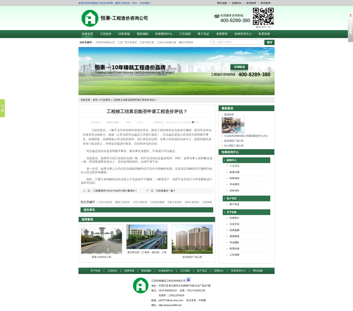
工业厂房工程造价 (127, 42)
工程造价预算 (157, 202)
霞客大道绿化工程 (101, 257)
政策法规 (234, 172)
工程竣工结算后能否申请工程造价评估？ (135, 99)
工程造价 (106, 33)
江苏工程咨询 (140, 202)
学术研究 (234, 184)
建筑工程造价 (186, 42)
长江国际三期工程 (234, 145)
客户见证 (203, 33)
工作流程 (185, 33)
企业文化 (234, 224)
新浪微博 (251, 3)
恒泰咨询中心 (230, 152)
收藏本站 (236, 3)
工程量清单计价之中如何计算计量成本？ (115, 190)
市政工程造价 (174, 202)
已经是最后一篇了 (165, 190)
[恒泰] (141, 291)
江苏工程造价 (105, 202)
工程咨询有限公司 (105, 42)
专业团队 (234, 242)
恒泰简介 (234, 217)
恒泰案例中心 (163, 33)
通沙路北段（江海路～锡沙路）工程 (146, 252)
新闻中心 (232, 160)
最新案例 (227, 108)
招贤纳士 (219, 270)
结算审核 (124, 33)
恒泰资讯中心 (243, 33)
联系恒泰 (264, 33)
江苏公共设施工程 (166, 42)
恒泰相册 (234, 230)
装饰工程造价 (192, 202)
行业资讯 (105, 99)
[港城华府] (233, 132)
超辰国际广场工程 (192, 257)
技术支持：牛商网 (196, 300)
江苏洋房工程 (147, 42)
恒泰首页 (87, 33)
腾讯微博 (265, 3)
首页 (95, 99)
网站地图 (222, 3)
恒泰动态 (234, 178)
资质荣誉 (222, 33)
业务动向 (234, 190)
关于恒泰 (232, 212)
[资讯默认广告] (176, 94)
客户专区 (232, 198)
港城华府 (229, 114)
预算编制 (142, 33)
